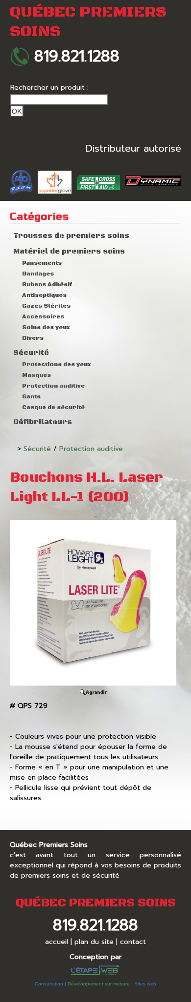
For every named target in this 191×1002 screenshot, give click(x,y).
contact (133, 942)
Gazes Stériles (46, 306)
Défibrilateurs (42, 422)
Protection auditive (53, 386)
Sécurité (31, 353)
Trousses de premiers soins (71, 236)
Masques (36, 375)
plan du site (94, 942)
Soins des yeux (46, 327)
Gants (31, 396)
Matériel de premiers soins (69, 251)
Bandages (38, 273)
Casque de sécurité (53, 407)
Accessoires (43, 316)
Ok (17, 111)
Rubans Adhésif (47, 284)
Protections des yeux (56, 364)
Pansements (42, 263)
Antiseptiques (44, 295)
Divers (33, 338)
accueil (56, 942)
